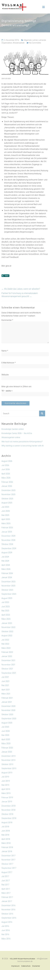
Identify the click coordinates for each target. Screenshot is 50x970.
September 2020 (9, 718)
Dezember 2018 (8, 806)
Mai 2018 (5, 835)
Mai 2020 (5, 735)
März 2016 (6, 939)
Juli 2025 (5, 507)
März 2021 (6, 694)
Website (5, 375)
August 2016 (7, 922)
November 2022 (8, 627)
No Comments (35, 43)
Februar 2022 (7, 652)
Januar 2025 (7, 532)
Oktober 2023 (7, 590)
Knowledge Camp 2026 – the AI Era (17, 433)
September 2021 (9, 673)
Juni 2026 (6, 469)
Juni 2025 (6, 511)
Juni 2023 (6, 606)
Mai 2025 (5, 515)
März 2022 (6, 648)
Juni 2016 (6, 930)
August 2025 (7, 503)
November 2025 (8, 494)
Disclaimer (36, 966)
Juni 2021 (6, 681)
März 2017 (6, 893)
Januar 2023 (7, 623)
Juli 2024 (5, 557)
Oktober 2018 (7, 814)
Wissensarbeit (18, 43)
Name (5, 351)
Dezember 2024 (8, 536)
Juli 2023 (5, 602)
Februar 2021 (7, 698)
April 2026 (6, 474)
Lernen (35, 40)
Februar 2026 (7, 482)
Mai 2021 (5, 685)
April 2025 (6, 519)
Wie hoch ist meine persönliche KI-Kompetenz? (22, 441)
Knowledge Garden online (13, 429)
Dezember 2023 (8, 581)
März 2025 (6, 523)
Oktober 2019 (7, 764)
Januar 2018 (7, 851)
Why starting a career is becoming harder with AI (22, 446)
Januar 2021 (7, 702)
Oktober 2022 (7, 631)
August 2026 (7, 461)
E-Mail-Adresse (9, 363)
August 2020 (7, 723)
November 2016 (8, 909)
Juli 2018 (5, 826)
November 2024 (8, 540)
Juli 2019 (5, 777)
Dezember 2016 (8, 905)
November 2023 (8, 586)
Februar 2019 (7, 797)
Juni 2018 (6, 831)
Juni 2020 (6, 731)
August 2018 (7, 822)
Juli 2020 (5, 727)
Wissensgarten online (11, 437)
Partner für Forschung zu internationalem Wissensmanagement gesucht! (20, 295)
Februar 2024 (7, 573)
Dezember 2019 (8, 756)
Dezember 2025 (8, 490)
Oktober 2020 (7, 714)
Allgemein (28, 40)
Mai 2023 (5, 610)
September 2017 (9, 868)
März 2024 (6, 569)
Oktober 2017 (7, 864)
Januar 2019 (7, 801)
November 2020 (8, 710)
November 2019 (8, 760)
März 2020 (6, 743)
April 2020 (6, 739)
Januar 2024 (7, 577)
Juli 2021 (5, 677)
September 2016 (9, 918)
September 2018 (9, 818)
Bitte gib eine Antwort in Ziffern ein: (17, 386)
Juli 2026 (5, 465)
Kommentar (7, 320)
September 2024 (9, 548)
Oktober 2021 (7, 669)
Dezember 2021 (8, 660)
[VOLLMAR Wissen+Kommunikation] (14, 4)
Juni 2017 (6, 880)
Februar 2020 (7, 748)
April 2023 (6, 615)
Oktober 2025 (7, 498)
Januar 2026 (7, 486)
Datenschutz (26, 966)
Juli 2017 (5, 876)
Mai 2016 (5, 934)
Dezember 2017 (8, 856)
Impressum (15, 966)
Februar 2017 (7, 897)
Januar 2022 (7, 656)
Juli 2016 (5, 926)
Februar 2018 (7, 847)
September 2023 (9, 594)
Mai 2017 (5, 885)
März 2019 (6, 793)
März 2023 (6, 619)
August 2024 (7, 552)
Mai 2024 (5, 561)
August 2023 (7, 598)
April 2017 (6, 889)
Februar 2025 (7, 527)
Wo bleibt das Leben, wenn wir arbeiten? (21, 289)
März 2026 (6, 478)
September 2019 (9, 768)
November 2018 (8, 810)
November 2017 (8, 860)
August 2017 (7, 872)
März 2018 (6, 843)
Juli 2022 (5, 640)
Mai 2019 (5, 785)
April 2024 (6, 565)
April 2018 (6, 839)
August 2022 (7, 635)
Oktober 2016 (7, 914)
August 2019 (7, 772)
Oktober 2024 (7, 544)
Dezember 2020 (8, 706)
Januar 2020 (7, 752)
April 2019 (6, 789)
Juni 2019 (6, 781)
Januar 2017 (7, 901)
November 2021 (8, 665)
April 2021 (6, 689)
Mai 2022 (5, 644)
